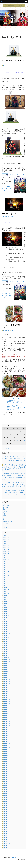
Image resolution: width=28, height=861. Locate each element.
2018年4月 (6, 713)
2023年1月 (6, 611)
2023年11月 (6, 591)
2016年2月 (6, 759)
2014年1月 (6, 803)
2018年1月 (6, 719)
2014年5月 (6, 797)
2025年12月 (6, 549)
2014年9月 (6, 789)
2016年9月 (6, 749)
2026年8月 (6, 535)
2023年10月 (6, 593)
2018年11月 (6, 701)
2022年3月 (6, 627)
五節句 (5, 509)
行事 (4, 525)
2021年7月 (6, 643)
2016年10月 (6, 747)
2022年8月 (6, 619)
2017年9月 (6, 727)
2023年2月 (6, 609)
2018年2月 (6, 717)
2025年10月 (6, 553)
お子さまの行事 (7, 505)
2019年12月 (6, 679)
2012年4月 (6, 835)
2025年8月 (6, 557)
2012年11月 (6, 825)
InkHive (14, 857)
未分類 (5, 517)
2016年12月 (6, 743)
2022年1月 (6, 631)
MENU (3, 2)
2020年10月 (6, 661)
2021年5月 (6, 647)
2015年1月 (6, 781)
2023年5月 (6, 603)
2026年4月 (6, 541)
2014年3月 (6, 799)
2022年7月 (6, 621)
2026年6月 (6, 537)
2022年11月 (6, 613)
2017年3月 (6, 737)
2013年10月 (6, 809)
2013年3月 (6, 817)
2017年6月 (6, 733)
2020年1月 (6, 677)
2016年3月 (6, 757)
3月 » (7, 448)
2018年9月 (6, 705)
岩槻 (4, 515)
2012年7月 (6, 833)
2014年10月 (6, 787)
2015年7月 (6, 773)
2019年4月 (6, 691)
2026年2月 (6, 545)
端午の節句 (6, 523)
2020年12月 (6, 657)
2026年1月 (6, 547)
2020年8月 (6, 665)
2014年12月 (6, 783)
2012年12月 (6, 823)
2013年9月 (6, 811)
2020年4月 (6, 671)
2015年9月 (6, 769)
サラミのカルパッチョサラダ (16, 400)
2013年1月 (6, 821)
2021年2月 (6, 653)
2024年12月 (6, 571)
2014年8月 (6, 791)
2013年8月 (6, 813)
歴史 (4, 519)
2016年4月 (6, 755)
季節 (4, 513)
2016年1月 (6, 761)
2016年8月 (6, 751)
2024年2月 (6, 585)
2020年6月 (6, 669)
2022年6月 (6, 623)
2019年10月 (6, 683)
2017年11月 (6, 723)
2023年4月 (6, 605)
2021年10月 (6, 637)
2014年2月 (6, 801)
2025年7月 (6, 559)
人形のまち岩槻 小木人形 (16, 174)
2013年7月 (6, 815)
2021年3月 (6, 651)
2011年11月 (6, 845)
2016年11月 (6, 745)
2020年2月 (6, 675)
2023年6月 (6, 601)
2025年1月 (6, 569)
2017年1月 (6, 741)
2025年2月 (6, 567)
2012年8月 (6, 831)
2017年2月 (6, 739)
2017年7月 (6, 731)
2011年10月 (6, 847)
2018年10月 (6, 703)
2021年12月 (6, 633)
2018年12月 (6, 699)
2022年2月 (6, 629)
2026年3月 (6, 543)
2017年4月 (6, 735)
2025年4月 (6, 563)
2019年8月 (6, 687)
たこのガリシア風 (12, 406)
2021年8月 (6, 641)
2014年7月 (6, 793)
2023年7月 (6, 599)
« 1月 (3, 448)
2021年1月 (6, 655)
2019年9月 (6, 685)
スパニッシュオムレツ (14, 398)
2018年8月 (6, 707)
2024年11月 (6, 573)
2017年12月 (6, 721)
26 (24, 440)
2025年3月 (6, 565)
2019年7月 (6, 689)
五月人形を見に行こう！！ (12, 214)
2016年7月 (6, 753)
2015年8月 (6, 771)
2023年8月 (6, 597)
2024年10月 (6, 575)
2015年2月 (6, 779)
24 (17, 440)
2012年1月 (6, 841)
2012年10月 (6, 827)
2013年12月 (6, 805)
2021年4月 (6, 649)
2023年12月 (6, 589)
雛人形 (5, 527)
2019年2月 (6, 695)
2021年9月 (6, 639)
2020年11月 (6, 659)
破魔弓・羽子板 (7, 521)
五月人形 (5, 507)
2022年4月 (6, 625)
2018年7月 (6, 709)
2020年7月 (6, 667)
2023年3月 (6, 607)
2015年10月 (6, 767)
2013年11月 (6, 807)
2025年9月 (6, 555)
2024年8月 (6, 579)
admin (12, 65)
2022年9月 (6, 617)
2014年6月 (6, 795)
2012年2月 (6, 839)
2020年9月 (6, 663)
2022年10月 (6, 615)
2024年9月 (6, 577)
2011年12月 (6, 843)
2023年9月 (6, 595)
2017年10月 (6, 725)
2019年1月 (6, 697)
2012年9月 (6, 829)
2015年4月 (6, 775)
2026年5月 (6, 539)
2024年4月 (6, 581)
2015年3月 (6, 777)
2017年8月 (6, 729)
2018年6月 (6, 711)
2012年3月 (6, 837)
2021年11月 (6, 635)
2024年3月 (6, 583)
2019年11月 (6, 681)
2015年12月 (6, 763)
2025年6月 (6, 561)
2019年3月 (6, 693)
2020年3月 (6, 673)
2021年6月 (6, 645)
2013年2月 (6, 819)
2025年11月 (6, 551)
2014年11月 (6, 785)
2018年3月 (6, 715)
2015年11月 (6, 765)
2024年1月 (6, 587)
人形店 (5, 511)
